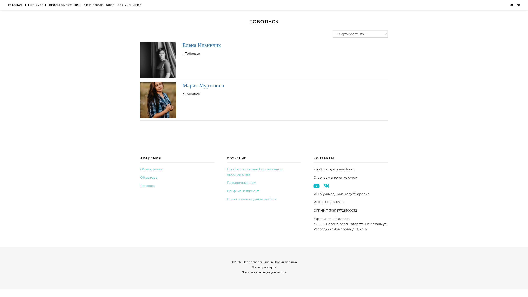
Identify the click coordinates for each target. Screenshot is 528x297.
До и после (93, 5)
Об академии (151, 169)
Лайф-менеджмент (243, 191)
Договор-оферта (264, 267)
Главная (15, 5)
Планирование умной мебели (251, 199)
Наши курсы (35, 5)
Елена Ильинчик (202, 44)
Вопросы (147, 186)
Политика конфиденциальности (264, 272)
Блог (110, 5)
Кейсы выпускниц (65, 5)
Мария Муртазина (203, 85)
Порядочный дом (241, 183)
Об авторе (149, 177)
